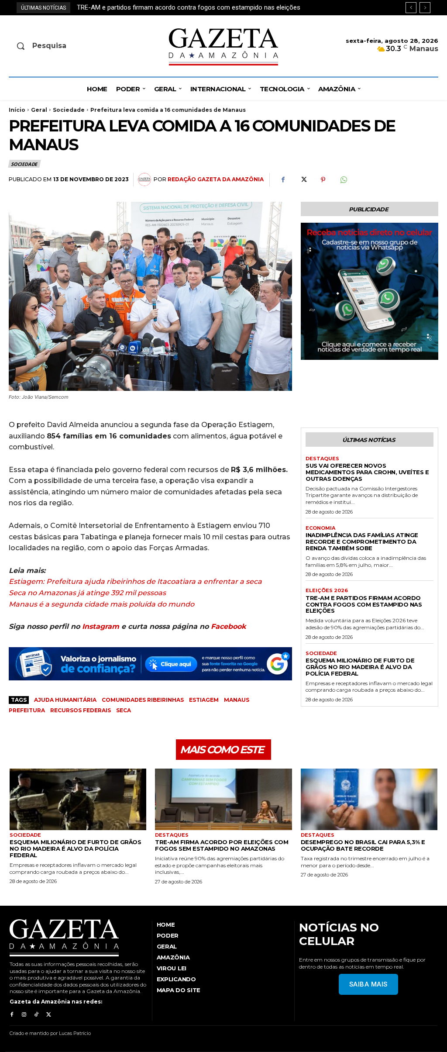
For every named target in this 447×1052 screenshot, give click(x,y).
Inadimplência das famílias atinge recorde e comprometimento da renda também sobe (362, 541)
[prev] (411, 7)
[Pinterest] (323, 180)
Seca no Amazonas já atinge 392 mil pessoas (87, 593)
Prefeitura (27, 710)
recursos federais (80, 710)
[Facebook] (283, 180)
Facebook (228, 626)
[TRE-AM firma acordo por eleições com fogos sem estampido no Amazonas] (223, 799)
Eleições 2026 (327, 590)
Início (17, 110)
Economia (320, 528)
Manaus (236, 700)
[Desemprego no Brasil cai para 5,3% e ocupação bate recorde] (369, 799)
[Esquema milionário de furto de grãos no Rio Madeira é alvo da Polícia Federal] (78, 799)
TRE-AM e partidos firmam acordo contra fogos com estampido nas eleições (364, 604)
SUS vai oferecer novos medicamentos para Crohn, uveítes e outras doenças (367, 472)
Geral (39, 110)
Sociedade (69, 110)
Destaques (322, 459)
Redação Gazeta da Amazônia (216, 179)
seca (123, 710)
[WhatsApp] (343, 180)
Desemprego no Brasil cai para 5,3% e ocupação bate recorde (363, 845)
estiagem (204, 700)
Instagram (100, 626)
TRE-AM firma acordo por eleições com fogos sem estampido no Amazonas (221, 845)
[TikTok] (36, 1015)
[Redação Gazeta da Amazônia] (146, 179)
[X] (303, 180)
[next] (424, 7)
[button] (58, 46)
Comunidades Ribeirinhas (143, 700)
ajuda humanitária (65, 700)
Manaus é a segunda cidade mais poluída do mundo (101, 604)
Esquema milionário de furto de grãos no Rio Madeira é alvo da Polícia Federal (192, 7)
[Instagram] (24, 1015)
